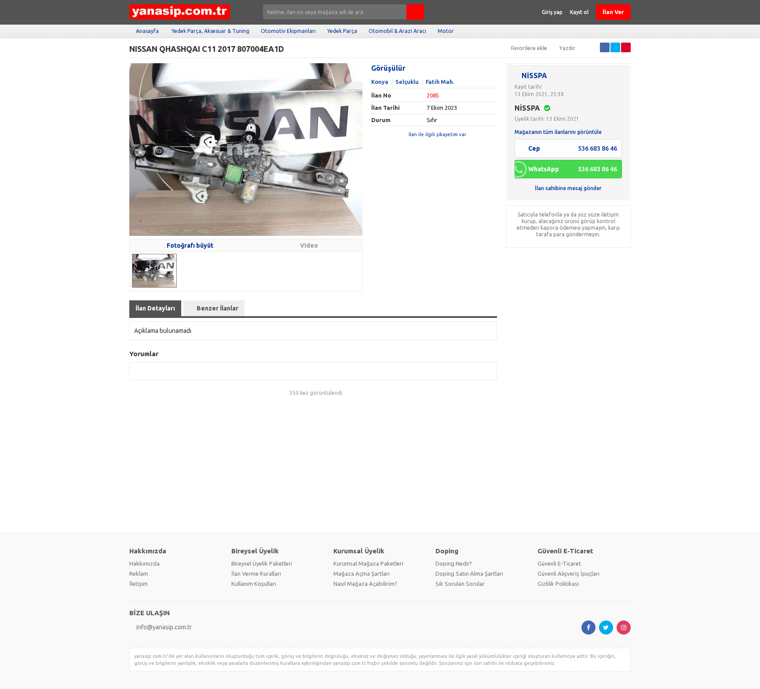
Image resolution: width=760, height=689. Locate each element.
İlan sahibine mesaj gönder (568, 188)
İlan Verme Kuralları (256, 573)
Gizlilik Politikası (558, 584)
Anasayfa (147, 31)
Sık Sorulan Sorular (460, 584)
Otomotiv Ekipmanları (288, 31)
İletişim (138, 584)
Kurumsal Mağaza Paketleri (368, 563)
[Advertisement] (380, 465)
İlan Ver (613, 12)
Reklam (138, 573)
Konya (379, 82)
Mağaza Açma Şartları (361, 573)
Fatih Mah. (440, 82)
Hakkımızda (144, 563)
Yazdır (567, 48)
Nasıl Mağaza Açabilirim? (365, 584)
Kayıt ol (579, 12)
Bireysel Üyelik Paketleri (261, 563)
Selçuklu (407, 82)
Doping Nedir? (453, 563)
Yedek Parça (342, 31)
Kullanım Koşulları (253, 584)
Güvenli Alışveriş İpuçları (568, 573)
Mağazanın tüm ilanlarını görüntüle (558, 132)
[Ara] (415, 12)
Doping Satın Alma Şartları (469, 573)
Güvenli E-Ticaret (559, 563)
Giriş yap (552, 12)
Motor (446, 31)
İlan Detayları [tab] (155, 308)
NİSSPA (534, 75)
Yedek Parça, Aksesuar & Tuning (210, 31)
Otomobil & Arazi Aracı (397, 31)
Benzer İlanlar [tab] (217, 308)
